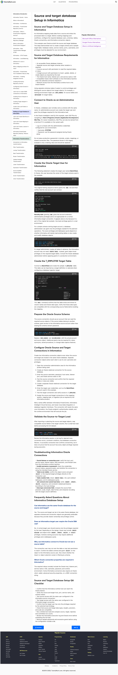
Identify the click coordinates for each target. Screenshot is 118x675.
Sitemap (47, 666)
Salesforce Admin (24, 641)
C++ (56, 641)
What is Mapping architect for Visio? (21, 67)
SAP (54, 2)
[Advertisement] (59, 8)
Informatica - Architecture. (20, 23)
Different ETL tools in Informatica (18, 62)
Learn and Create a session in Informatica (21, 127)
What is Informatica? (18, 20)
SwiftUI (72, 655)
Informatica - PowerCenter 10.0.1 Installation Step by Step (21, 72)
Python (56, 653)
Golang (56, 645)
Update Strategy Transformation (17, 160)
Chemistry (105, 643)
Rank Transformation (18, 153)
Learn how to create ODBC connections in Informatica (20, 92)
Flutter (71, 651)
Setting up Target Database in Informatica (21, 112)
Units (104, 645)
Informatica (22, 647)
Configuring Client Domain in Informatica (20, 87)
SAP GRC (8, 657)
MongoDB (72, 639)
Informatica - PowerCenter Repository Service (20, 27)
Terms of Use (71, 666)
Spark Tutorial (42, 649)
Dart (56, 643)
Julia (56, 649)
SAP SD (7, 645)
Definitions (105, 647)
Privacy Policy (63, 666)
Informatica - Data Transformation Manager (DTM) (19, 50)
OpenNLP (41, 645)
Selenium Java (91, 655)
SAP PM (8, 655)
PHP (89, 639)
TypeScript (57, 660)
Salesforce (62, 2)
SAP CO (8, 641)
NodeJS (89, 649)
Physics (105, 641)
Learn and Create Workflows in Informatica (21, 117)
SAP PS (7, 647)
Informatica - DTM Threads (20, 55)
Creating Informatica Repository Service (18, 82)
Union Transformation (18, 178)
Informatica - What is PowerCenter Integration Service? (19, 33)
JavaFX (40, 657)
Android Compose (74, 649)
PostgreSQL (73, 643)
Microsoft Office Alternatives (91, 38)
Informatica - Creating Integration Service (19, 77)
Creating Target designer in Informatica (20, 102)
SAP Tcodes (22, 655)
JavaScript (90, 645)
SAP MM (8, 651)
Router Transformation (19, 156)
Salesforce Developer (25, 643)
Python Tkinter (42, 659)
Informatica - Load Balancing (20, 58)
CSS (89, 643)
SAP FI (7, 639)
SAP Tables (22, 653)
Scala (56, 657)
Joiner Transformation (19, 164)
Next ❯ (76, 627)
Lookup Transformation (19, 150)
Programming (73, 2)
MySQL (72, 641)
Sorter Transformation (19, 175)
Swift (56, 658)
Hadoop (40, 639)
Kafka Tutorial (42, 641)
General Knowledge (107, 651)
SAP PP (7, 653)
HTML (89, 641)
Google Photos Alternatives (91, 42)
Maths (104, 639)
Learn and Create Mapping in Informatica (20, 122)
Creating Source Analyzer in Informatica (20, 97)
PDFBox (40, 647)
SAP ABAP (8, 649)
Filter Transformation (18, 147)
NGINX (89, 647)
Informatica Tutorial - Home (20, 17)
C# (55, 639)
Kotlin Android (73, 653)
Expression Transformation (20, 167)
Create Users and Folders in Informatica (20, 107)
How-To (105, 653)
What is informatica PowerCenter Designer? (19, 44)
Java (56, 647)
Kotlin (56, 651)
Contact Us (55, 666)
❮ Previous (38, 627)
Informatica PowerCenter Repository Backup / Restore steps (20, 133)
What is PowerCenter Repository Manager (18, 39)
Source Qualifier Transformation (17, 171)
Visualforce (22, 645)
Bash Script (72, 661)
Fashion (105, 649)
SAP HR (7, 643)
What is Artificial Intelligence (91, 46)
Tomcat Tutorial (42, 651)
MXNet (40, 643)
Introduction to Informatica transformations (20, 143)
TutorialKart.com (10, 2)
